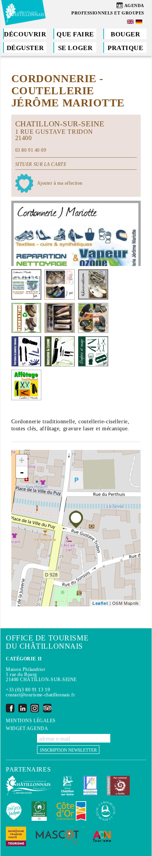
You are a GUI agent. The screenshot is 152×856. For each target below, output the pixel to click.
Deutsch (139, 22)
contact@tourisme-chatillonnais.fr (40, 695)
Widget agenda (27, 728)
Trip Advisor (47, 707)
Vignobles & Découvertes (39, 811)
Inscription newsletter (68, 750)
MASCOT (57, 836)
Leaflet (100, 603)
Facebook (10, 707)
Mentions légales (31, 720)
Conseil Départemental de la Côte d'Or (71, 811)
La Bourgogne (105, 811)
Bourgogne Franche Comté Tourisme (16, 836)
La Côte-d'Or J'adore (14, 811)
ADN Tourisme (101, 836)
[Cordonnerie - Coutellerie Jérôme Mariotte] (76, 519)
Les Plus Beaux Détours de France (90, 785)
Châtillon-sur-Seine (67, 785)
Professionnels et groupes (107, 13)
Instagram (34, 707)
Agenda (134, 5)
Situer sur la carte (41, 164)
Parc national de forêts (118, 785)
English (131, 22)
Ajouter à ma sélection (60, 183)
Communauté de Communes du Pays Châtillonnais (28, 785)
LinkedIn (22, 707)
